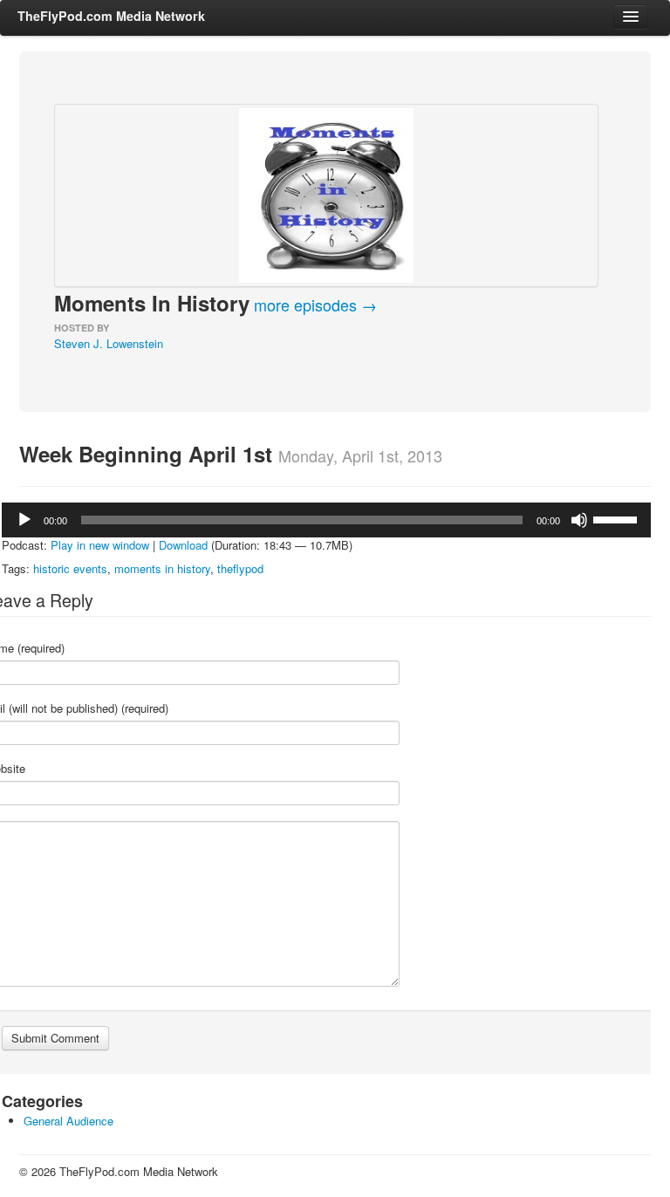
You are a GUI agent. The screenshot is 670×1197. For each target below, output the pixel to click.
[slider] (617, 518)
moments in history (162, 568)
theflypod (240, 568)
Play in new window (100, 545)
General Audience (68, 1120)
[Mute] (579, 520)
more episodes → (315, 304)
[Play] (24, 520)
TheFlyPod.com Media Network (111, 15)
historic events (70, 568)
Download (183, 545)
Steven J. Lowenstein (108, 343)
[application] (326, 520)
